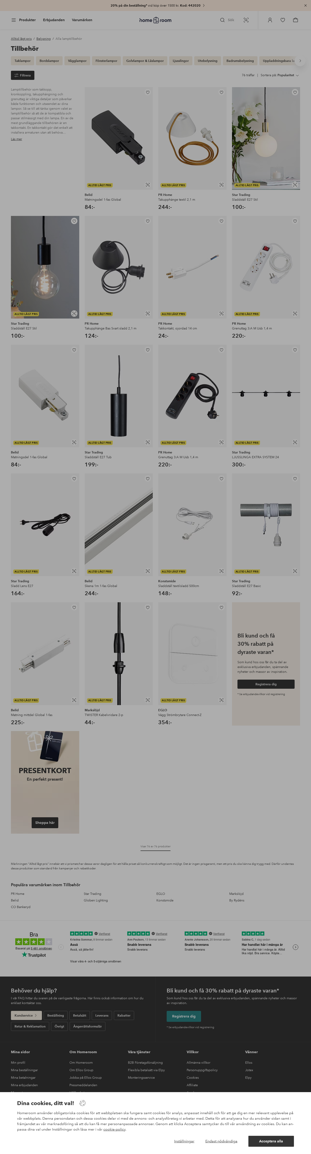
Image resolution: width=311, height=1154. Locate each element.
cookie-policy (114, 1129)
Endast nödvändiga (221, 1141)
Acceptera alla (271, 1141)
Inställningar (184, 1141)
